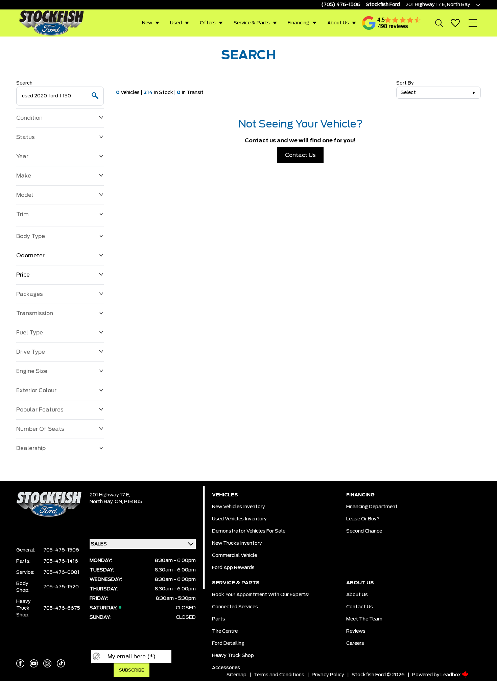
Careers (355, 643)
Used (176, 23)
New (147, 23)
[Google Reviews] (368, 23)
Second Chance (364, 531)
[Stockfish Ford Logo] (51, 22)
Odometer (30, 255)
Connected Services (235, 607)
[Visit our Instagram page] (47, 663)
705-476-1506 (61, 550)
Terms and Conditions (279, 675)
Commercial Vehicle (234, 555)
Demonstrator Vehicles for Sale (248, 531)
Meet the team (364, 619)
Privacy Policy (328, 675)
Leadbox (451, 675)
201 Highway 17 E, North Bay (437, 4)
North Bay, (102, 501)
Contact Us (300, 155)
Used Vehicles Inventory (239, 519)
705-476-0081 (61, 572)
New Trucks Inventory (237, 543)
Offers (208, 23)
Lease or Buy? (363, 519)
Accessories (226, 667)
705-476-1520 (61, 587)
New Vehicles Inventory (238, 506)
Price (23, 275)
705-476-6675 (61, 608)
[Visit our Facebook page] (20, 663)
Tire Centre (225, 631)
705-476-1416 (60, 561)
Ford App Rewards (233, 567)
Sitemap (236, 675)
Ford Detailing (228, 643)
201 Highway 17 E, (110, 495)
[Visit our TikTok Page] (61, 663)
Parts (218, 619)
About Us (338, 23)
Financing (298, 23)
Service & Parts (252, 23)
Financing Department (372, 506)
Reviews (355, 631)
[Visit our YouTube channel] (34, 663)
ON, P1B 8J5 (128, 501)
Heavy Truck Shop (233, 655)
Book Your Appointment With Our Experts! (261, 594)
